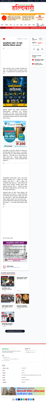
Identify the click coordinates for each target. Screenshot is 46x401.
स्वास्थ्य (11, 24)
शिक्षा (17, 24)
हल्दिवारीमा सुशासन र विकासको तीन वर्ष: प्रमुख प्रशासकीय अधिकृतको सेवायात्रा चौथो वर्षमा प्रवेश (7, 324)
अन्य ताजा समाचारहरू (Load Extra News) (14, 331)
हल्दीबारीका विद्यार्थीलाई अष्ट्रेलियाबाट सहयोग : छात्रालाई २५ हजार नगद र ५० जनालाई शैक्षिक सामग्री (7, 307)
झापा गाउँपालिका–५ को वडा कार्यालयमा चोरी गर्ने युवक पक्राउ (15, 27)
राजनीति (6, 24)
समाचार (2, 24)
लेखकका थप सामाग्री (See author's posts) (13, 267)
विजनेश (29, 24)
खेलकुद (21, 24)
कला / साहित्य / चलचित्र (38, 25)
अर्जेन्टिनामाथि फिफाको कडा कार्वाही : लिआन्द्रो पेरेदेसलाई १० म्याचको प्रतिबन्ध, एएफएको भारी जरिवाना (22, 278)
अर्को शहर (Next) (40, 39)
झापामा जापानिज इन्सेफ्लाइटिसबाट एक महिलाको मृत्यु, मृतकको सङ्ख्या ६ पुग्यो (22, 307)
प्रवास (25, 24)
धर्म (14, 24)
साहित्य (34, 24)
